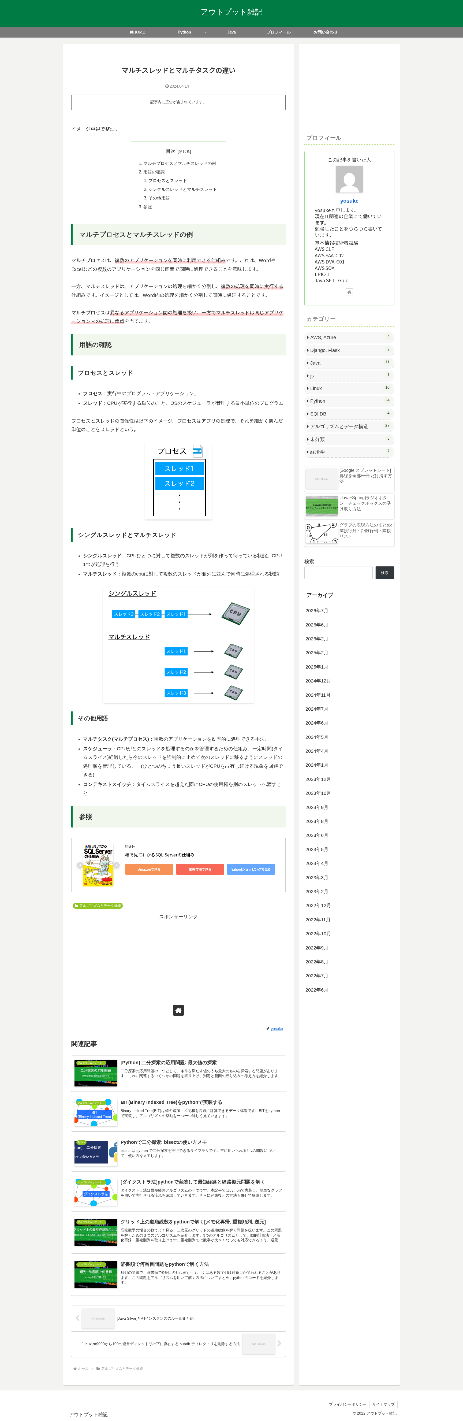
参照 (147, 206)
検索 (309, 561)
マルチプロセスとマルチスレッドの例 (179, 163)
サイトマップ (383, 1404)
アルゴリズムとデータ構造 (100, 906)
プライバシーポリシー (348, 1404)
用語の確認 (154, 171)
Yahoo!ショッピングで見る (251, 869)
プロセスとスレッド (167, 180)
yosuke (349, 201)
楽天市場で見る (200, 869)
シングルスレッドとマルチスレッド (182, 189)
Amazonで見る (149, 869)
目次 (171, 151)
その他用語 (159, 197)
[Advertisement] (178, 958)
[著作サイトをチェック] (178, 1010)
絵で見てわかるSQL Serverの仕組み (160, 854)
